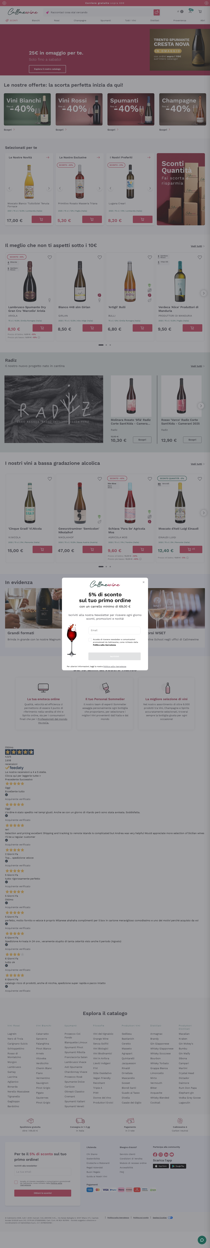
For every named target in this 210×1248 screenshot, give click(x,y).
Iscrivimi (114, 656)
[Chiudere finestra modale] (144, 582)
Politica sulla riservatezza (114, 666)
